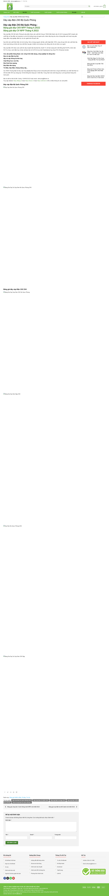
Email (32, 834)
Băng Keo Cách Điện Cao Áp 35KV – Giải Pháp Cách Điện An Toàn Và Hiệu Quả (95, 53)
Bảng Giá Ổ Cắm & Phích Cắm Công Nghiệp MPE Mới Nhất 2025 (95, 70)
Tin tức (25, 12)
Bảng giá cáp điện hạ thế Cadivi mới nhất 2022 (62, 807)
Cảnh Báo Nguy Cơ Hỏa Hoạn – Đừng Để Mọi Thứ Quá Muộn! (96, 59)
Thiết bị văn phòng (61, 12)
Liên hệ (83, 12)
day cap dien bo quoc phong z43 (22, 800)
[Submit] (89, 6)
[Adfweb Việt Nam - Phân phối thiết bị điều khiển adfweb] (12, 6)
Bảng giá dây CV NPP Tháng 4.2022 (21, 30)
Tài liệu (74, 12)
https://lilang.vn (17, 81)
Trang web (57, 834)
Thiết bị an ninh (35, 12)
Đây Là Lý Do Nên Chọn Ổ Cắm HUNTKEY (94, 46)
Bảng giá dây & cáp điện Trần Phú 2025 (95, 64)
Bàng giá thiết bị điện (15, 797)
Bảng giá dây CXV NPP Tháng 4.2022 (21, 27)
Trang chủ (6, 12)
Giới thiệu (16, 12)
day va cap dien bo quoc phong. (22, 802)
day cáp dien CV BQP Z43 (41, 800)
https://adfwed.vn (42, 81)
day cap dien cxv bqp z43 (58, 800)
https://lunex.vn (29, 81)
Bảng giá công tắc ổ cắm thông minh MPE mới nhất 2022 (23, 807)
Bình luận (8, 820)
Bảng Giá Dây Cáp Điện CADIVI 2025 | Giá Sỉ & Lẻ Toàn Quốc (95, 76)
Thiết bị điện (47, 12)
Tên (7, 834)
